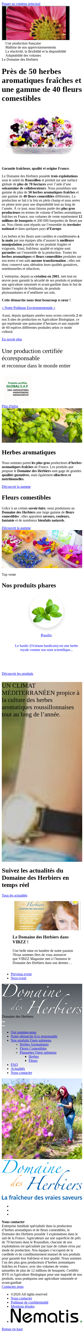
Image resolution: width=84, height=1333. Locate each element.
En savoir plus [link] (12, 339)
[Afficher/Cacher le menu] (3, 1021)
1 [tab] (41, 671)
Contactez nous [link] (13, 1287)
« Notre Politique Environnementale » (28, 308)
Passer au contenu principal (21, 4)
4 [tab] (61, 671)
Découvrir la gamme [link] (16, 487)
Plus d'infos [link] (10, 406)
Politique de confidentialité (29, 1302)
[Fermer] (3, 1025)
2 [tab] (47, 671)
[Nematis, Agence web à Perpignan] (46, 1321)
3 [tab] (54, 671)
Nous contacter (21, 1298)
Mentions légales (22, 1306)
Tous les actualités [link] (14, 895)
